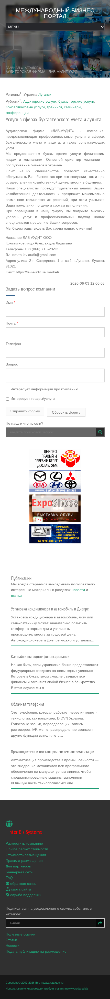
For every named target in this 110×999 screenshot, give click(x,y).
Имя (10, 302)
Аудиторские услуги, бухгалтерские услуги (58, 101)
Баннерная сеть (19, 872)
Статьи (11, 940)
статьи (16, 596)
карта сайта (20, 889)
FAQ (9, 878)
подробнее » (24, 642)
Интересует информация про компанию (43, 389)
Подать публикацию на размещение (36, 951)
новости (78, 590)
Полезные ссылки (20, 934)
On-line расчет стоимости (27, 849)
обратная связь (22, 884)
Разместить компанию (24, 843)
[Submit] (100, 432)
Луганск (44, 94)
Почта (12, 323)
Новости (12, 945)
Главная (13, 68)
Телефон (13, 344)
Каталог (31, 68)
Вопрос (12, 364)
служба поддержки (25, 895)
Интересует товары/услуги (32, 398)
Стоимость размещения (26, 855)
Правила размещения (24, 860)
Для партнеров (18, 866)
